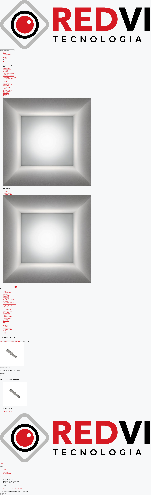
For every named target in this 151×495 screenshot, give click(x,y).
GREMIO (5, 191)
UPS (4, 97)
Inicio (4, 53)
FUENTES (6, 86)
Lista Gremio (6, 470)
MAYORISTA (7, 193)
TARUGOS (17, 341)
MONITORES (7, 91)
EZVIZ (5, 81)
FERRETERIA (7, 83)
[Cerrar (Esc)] (5, 493)
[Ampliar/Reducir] (0, 493)
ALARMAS (6, 71)
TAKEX (5, 95)
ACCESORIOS (7, 69)
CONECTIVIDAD (8, 78)
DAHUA (5, 80)
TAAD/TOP (6, 94)
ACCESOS (6, 70)
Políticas (5, 58)
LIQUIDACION (7, 90)
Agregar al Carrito (7, 411)
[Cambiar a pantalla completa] (2, 493)
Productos (5, 55)
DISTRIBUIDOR (7, 194)
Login (4, 333)
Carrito (5, 331)
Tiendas (5, 57)
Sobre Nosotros (7, 54)
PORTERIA (6, 93)
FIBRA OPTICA (7, 84)
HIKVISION (6, 87)
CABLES (5, 74)
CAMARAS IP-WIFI (8, 76)
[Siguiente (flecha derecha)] (2, 494)
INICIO (2, 341)
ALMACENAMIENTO (9, 73)
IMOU (5, 88)
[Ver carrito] (4, 61)
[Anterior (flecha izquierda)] (0, 494)
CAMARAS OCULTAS (9, 77)
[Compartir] (3, 493)
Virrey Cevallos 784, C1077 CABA (13, 488)
